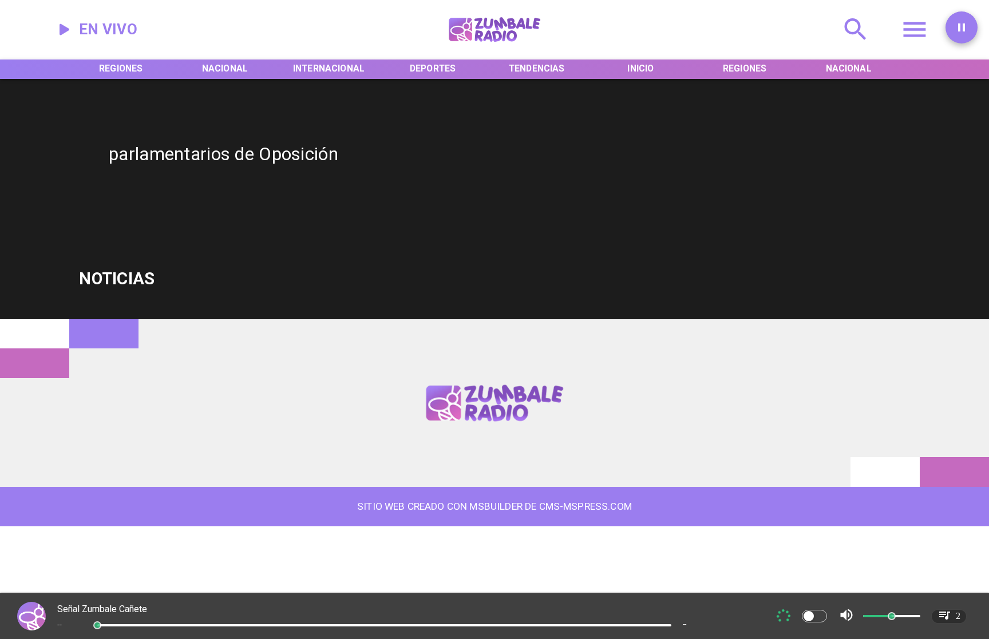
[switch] (814, 616)
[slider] (97, 625)
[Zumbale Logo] (494, 46)
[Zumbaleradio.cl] (856, 46)
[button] (962, 27)
